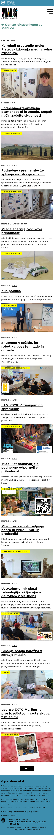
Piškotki (26, 827)
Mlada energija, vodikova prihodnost (21, 231)
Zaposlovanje (10, 305)
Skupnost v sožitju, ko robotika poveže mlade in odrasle (22, 346)
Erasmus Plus (10, 71)
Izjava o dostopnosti (39, 827)
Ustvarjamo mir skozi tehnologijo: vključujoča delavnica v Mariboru (21, 592)
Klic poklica (11, 291)
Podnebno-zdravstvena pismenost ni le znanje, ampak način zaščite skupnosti (26, 111)
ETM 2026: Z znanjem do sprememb (22, 407)
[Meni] (50, 11)
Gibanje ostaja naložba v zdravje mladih (21, 653)
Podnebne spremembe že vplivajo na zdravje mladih (23, 172)
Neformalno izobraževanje (16, 368)
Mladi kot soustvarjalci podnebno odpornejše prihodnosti (20, 467)
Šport (6, 672)
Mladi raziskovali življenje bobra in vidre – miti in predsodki (22, 529)
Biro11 (19, 827)
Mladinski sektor (19, 224)
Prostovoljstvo (11, 614)
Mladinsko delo (11, 735)
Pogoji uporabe (19, 830)
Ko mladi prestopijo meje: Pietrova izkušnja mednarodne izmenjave (26, 49)
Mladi (13, 40)
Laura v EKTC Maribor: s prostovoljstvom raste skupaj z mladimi (25, 713)
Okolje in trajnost (12, 133)
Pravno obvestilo (33, 830)
